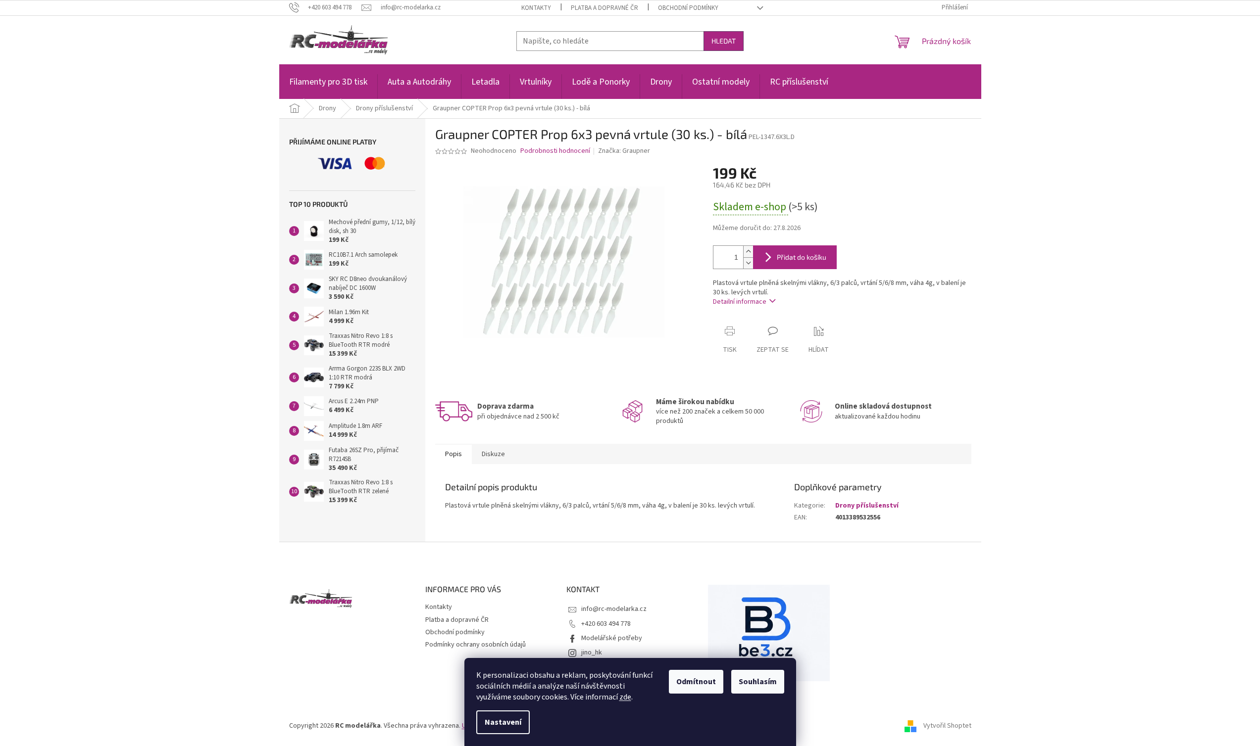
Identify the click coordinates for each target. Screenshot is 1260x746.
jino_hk (591, 652)
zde (625, 697)
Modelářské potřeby (611, 638)
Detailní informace (739, 302)
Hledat (723, 41)
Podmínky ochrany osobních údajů (475, 645)
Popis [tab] (453, 454)
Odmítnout (696, 681)
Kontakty (536, 7)
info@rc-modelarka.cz (614, 609)
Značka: (624, 151)
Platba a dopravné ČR (604, 7)
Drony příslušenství (867, 506)
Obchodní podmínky (688, 7)
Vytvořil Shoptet (947, 726)
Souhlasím (758, 681)
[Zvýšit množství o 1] (748, 251)
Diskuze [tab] (493, 454)
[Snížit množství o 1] (748, 263)
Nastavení (503, 722)
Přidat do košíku (801, 257)
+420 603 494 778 (606, 624)
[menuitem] (328, 87)
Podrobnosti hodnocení (555, 151)
